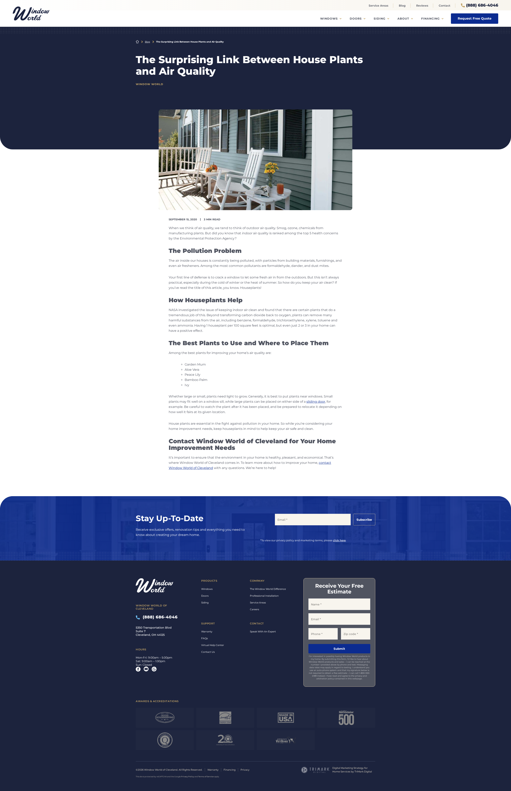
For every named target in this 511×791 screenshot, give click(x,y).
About (403, 18)
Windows (329, 18)
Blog (402, 5)
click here (339, 540)
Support (208, 623)
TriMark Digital (363, 771)
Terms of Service (206, 776)
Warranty (206, 631)
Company (257, 580)
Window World (149, 84)
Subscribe (364, 520)
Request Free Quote (474, 18)
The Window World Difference (268, 588)
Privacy (245, 769)
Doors (356, 18)
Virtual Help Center (212, 645)
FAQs (204, 638)
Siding (379, 18)
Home (137, 42)
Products (209, 580)
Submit (339, 649)
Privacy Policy (187, 776)
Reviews (422, 5)
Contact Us (208, 651)
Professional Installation (264, 595)
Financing (430, 18)
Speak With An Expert (263, 631)
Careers (254, 609)
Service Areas (378, 5)
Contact (444, 5)
